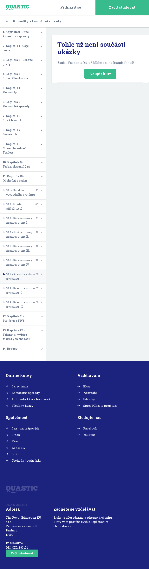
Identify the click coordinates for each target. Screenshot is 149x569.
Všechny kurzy (22, 405)
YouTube (89, 435)
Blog (86, 386)
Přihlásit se (70, 7)
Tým (15, 441)
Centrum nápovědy (26, 428)
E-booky (89, 399)
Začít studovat (122, 7)
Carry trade (20, 386)
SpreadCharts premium (100, 405)
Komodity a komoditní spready (36, 21)
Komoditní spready (26, 393)
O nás (16, 435)
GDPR (15, 454)
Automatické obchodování (31, 399)
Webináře (90, 393)
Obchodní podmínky (27, 460)
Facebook (90, 428)
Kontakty (18, 448)
